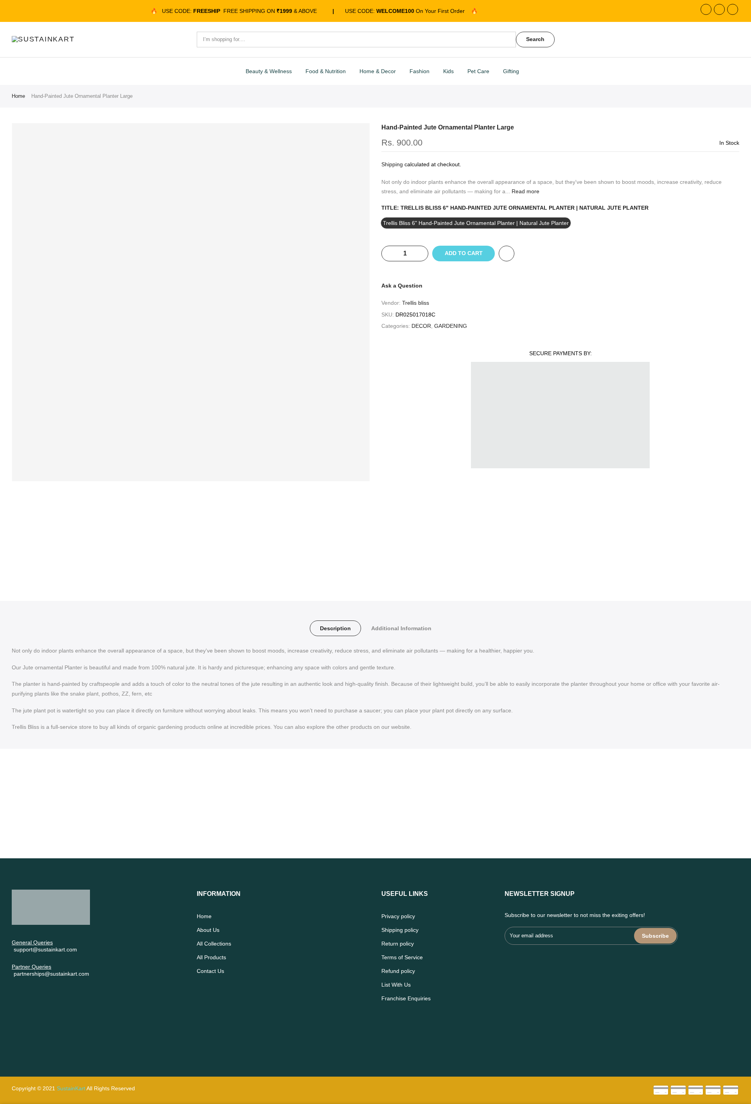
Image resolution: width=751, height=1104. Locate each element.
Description (335, 628)
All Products (211, 957)
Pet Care (478, 71)
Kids (448, 71)
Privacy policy (398, 916)
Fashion (419, 71)
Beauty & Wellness (269, 71)
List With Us (396, 985)
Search (535, 39)
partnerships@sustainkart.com (51, 974)
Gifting (511, 71)
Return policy (397, 943)
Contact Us (210, 971)
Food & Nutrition (325, 71)
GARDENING (450, 326)
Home (18, 96)
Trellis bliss (415, 303)
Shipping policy (400, 930)
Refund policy (398, 971)
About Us (208, 930)
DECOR (421, 326)
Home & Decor (377, 71)
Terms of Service (402, 957)
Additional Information (401, 628)
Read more (524, 191)
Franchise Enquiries (406, 998)
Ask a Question (401, 285)
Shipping (392, 164)
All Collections (214, 943)
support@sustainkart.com (45, 949)
